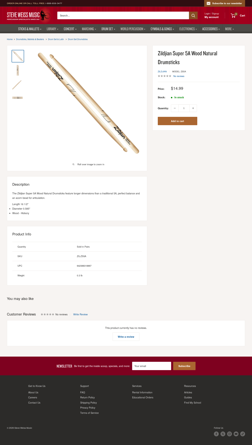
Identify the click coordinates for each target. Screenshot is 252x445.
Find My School (192, 402)
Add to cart (177, 121)
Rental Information (142, 392)
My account (212, 17)
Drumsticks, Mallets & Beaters (30, 39)
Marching (88, 28)
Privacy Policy (87, 407)
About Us (33, 392)
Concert (69, 28)
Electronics (187, 28)
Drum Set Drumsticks (78, 39)
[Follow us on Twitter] (222, 433)
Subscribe (184, 366)
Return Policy (87, 397)
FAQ (82, 392)
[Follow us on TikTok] (242, 433)
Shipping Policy (88, 402)
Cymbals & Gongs (161, 28)
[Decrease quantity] (174, 108)
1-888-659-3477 (53, 3)
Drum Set (107, 28)
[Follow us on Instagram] (229, 433)
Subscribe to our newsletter (227, 3)
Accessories (210, 28)
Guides (188, 397)
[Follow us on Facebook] (216, 433)
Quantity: (163, 108)
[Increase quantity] (193, 108)
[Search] (193, 15)
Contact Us (34, 402)
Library (51, 28)
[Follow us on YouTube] (236, 433)
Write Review (80, 314)
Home (10, 39)
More (228, 28)
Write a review (126, 336)
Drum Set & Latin (56, 39)
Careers (32, 397)
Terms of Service (89, 412)
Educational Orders (142, 397)
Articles (188, 392)
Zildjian (162, 71)
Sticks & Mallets (28, 28)
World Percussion (132, 28)
